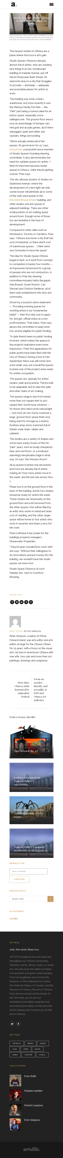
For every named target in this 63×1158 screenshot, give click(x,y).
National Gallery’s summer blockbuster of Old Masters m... (31, 848)
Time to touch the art (26, 751)
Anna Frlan (16, 149)
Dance (43, 1043)
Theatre (28, 1055)
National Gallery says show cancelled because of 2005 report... (29, 813)
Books (30, 1043)
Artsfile (14, 918)
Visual (31, 29)
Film (15, 1049)
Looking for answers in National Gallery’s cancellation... (27, 781)
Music (37, 1049)
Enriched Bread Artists (23, 199)
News (15, 1055)
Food (26, 1049)
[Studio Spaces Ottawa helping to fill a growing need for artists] (17, 621)
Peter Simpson (32, 631)
